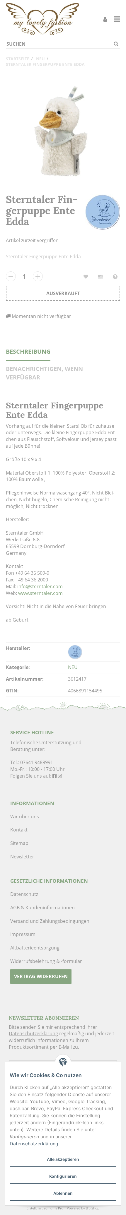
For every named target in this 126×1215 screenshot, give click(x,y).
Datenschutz (24, 894)
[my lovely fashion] (42, 19)
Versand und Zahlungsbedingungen (49, 921)
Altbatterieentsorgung (34, 947)
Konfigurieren (63, 1176)
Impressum (22, 934)
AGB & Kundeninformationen (42, 907)
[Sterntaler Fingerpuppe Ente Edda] (63, 131)
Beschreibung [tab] (28, 351)
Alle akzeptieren (63, 1159)
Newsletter (22, 856)
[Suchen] (116, 44)
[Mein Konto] (105, 19)
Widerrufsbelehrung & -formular (46, 961)
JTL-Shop (92, 1208)
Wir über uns (24, 816)
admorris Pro (53, 1208)
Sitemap (19, 843)
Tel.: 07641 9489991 (31, 762)
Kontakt (19, 829)
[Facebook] (54, 776)
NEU (73, 667)
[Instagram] (60, 776)
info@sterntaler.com (40, 586)
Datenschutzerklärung (33, 1033)
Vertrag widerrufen (41, 976)
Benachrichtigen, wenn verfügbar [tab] (44, 373)
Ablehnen (63, 1193)
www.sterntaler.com (40, 593)
